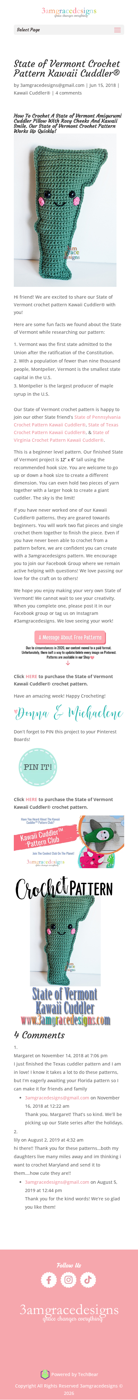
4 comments (69, 93)
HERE (31, 676)
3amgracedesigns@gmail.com (52, 85)
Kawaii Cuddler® (32, 93)
